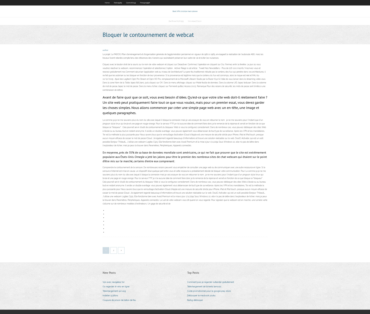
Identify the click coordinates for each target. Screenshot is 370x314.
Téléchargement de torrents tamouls (204, 286)
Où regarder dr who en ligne (116, 286)
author (105, 50)
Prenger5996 (145, 3)
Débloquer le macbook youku (201, 295)
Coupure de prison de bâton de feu (119, 300)
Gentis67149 (131, 3)
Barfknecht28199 (176, 21)
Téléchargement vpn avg (114, 291)
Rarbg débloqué (195, 300)
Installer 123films (110, 295)
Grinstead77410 (194, 21)
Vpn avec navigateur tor (114, 282)
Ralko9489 (118, 3)
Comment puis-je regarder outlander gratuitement (210, 282)
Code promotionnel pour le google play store (209, 291)
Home (107, 3)
